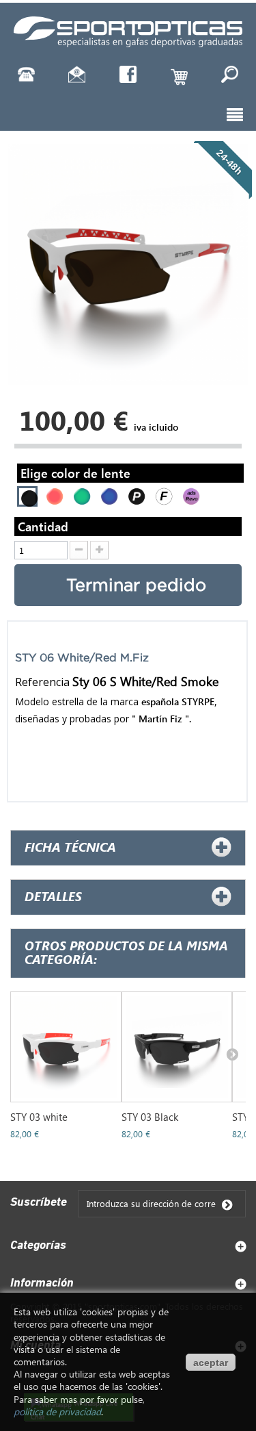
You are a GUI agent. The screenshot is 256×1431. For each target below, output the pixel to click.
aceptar (210, 1362)
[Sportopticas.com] (128, 30)
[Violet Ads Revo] (189, 494)
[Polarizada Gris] (134, 494)
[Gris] (27, 496)
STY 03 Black (150, 1117)
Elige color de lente (77, 472)
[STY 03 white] (66, 1047)
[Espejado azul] (107, 494)
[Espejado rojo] (52, 494)
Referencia (42, 682)
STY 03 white (39, 1117)
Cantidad (43, 526)
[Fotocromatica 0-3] (162, 494)
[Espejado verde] (80, 494)
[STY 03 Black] (177, 1047)
